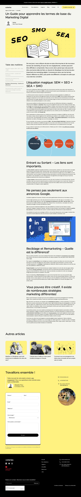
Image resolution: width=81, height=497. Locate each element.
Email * (9, 402)
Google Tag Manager (37, 269)
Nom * (25, 395)
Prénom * (9, 395)
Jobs (43, 471)
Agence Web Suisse (9, 10)
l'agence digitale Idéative (46, 2)
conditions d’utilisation (27, 447)
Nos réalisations (34, 7)
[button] (25, 7)
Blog (48, 7)
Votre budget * (10, 415)
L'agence (43, 7)
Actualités (44, 466)
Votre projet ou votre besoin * (14, 421)
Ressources (44, 469)
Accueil (43, 459)
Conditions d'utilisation (58, 485)
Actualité (18, 10)
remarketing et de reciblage (68, 255)
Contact (53, 7)
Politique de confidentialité (70, 485)
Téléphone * (10, 408)
